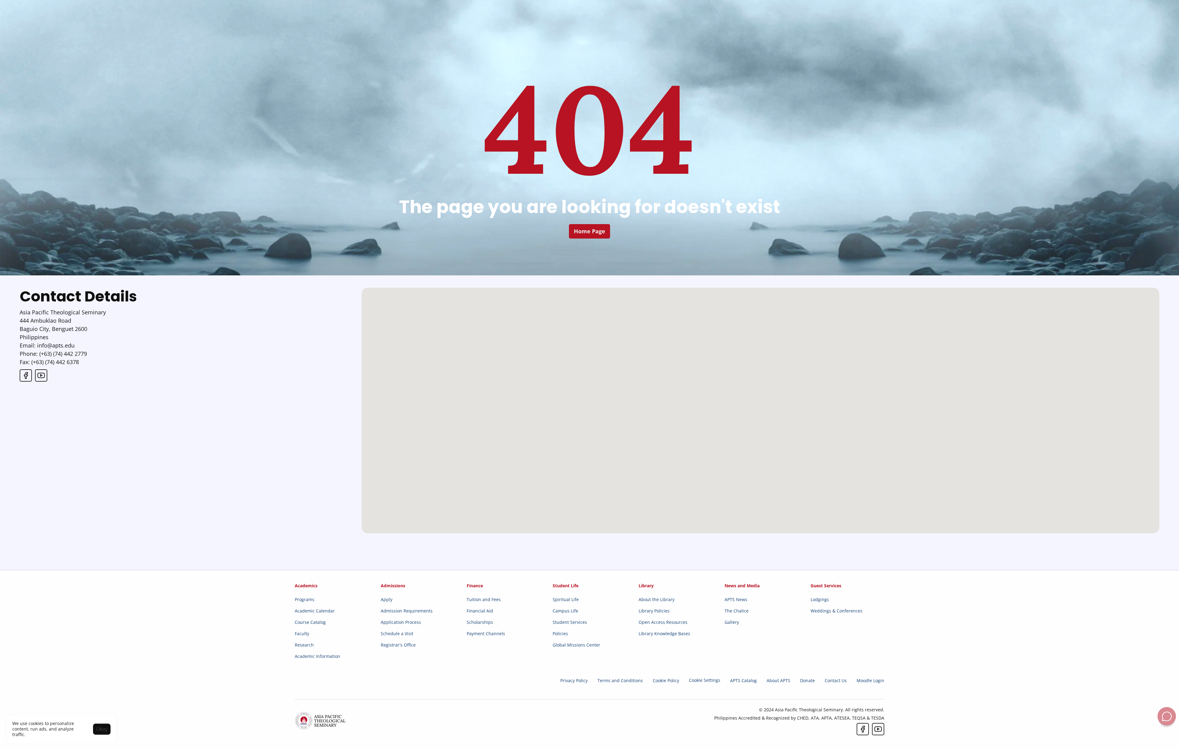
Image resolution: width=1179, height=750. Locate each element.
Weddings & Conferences (836, 611)
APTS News (736, 599)
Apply (386, 599)
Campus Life (565, 611)
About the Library (657, 599)
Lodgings (820, 599)
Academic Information (317, 656)
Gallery (732, 622)
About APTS (778, 680)
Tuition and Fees (484, 599)
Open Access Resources (663, 622)
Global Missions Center (576, 645)
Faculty (302, 633)
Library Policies (654, 611)
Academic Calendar (315, 611)
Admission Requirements (407, 611)
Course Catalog (310, 622)
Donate (807, 680)
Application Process (401, 622)
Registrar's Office (398, 645)
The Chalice (737, 611)
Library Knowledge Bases (664, 633)
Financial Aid (480, 611)
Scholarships (480, 622)
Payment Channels (486, 633)
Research (304, 645)
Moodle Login (870, 680)
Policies (560, 633)
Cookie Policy (666, 680)
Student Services (570, 622)
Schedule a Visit (397, 633)
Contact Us (836, 680)
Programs (304, 599)
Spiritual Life (566, 599)
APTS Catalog (743, 680)
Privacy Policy (574, 680)
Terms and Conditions (620, 680)
